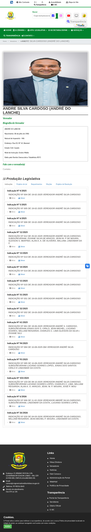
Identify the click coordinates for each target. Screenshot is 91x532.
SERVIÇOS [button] (77, 30)
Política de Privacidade (59, 486)
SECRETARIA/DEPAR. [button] (59, 30)
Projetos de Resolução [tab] (64, 184)
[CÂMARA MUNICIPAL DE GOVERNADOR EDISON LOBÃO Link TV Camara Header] (76, 16)
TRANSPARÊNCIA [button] (12, 36)
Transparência (78, 21)
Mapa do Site (73, 2)
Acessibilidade (55, 2)
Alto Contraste (23, 2)
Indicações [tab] (8, 184)
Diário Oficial (55, 506)
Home (5, 41)
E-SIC (51, 510)
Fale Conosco (55, 474)
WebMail (53, 482)
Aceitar (7, 526)
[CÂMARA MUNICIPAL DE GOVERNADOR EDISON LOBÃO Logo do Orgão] (10, 15)
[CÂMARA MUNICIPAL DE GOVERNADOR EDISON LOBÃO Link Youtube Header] (69, 16)
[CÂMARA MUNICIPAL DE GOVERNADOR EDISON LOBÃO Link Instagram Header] (61, 16)
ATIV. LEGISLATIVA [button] (38, 30)
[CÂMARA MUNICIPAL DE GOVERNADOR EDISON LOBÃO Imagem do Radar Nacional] (80, 25)
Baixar (22, 198)
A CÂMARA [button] (20, 30)
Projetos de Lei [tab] (21, 184)
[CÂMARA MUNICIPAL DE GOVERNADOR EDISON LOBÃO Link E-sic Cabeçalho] (84, 16)
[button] (11, 2)
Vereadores (13, 41)
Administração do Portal (59, 478)
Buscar (34, 12)
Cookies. (9, 517)
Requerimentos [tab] (36, 184)
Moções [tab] (49, 184)
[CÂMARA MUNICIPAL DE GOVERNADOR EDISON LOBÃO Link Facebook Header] (53, 16)
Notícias (53, 470)
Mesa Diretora (55, 462)
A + (35, 2)
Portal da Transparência (59, 498)
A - (43, 2)
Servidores (54, 502)
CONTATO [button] (28, 36)
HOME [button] (8, 30)
